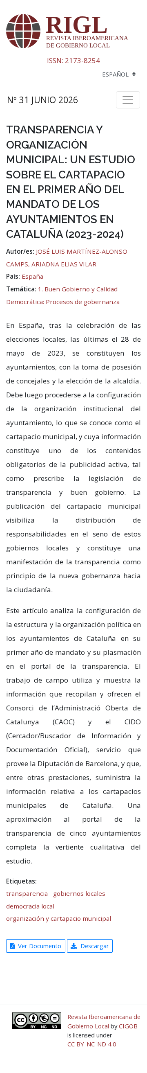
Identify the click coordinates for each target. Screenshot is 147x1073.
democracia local (30, 906)
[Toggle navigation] (128, 99)
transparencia (27, 893)
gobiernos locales (79, 893)
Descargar (94, 946)
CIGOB (128, 1026)
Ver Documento (39, 946)
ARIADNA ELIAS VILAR (63, 264)
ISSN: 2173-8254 (73, 60)
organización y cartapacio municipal (58, 918)
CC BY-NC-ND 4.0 (91, 1044)
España (32, 276)
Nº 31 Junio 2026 (42, 100)
